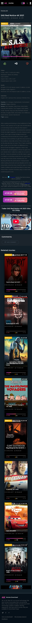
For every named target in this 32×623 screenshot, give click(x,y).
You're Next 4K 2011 (13, 282)
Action (6, 117)
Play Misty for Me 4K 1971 (15, 448)
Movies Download (12, 597)
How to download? (7, 616)
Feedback (5, 619)
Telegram (12, 177)
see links (27, 183)
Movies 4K (4, 11)
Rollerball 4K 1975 (12, 323)
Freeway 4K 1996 (12, 489)
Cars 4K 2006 (11, 531)
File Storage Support (20, 616)
